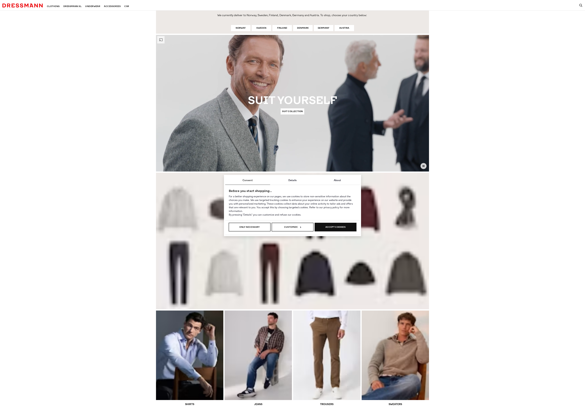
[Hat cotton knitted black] (361, 278)
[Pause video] (423, 166)
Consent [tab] (248, 180)
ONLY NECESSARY (249, 227)
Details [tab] (292, 180)
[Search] (581, 5)
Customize (291, 227)
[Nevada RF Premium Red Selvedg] (178, 273)
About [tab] (337, 180)
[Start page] (22, 5)
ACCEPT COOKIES (335, 227)
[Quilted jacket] (316, 275)
